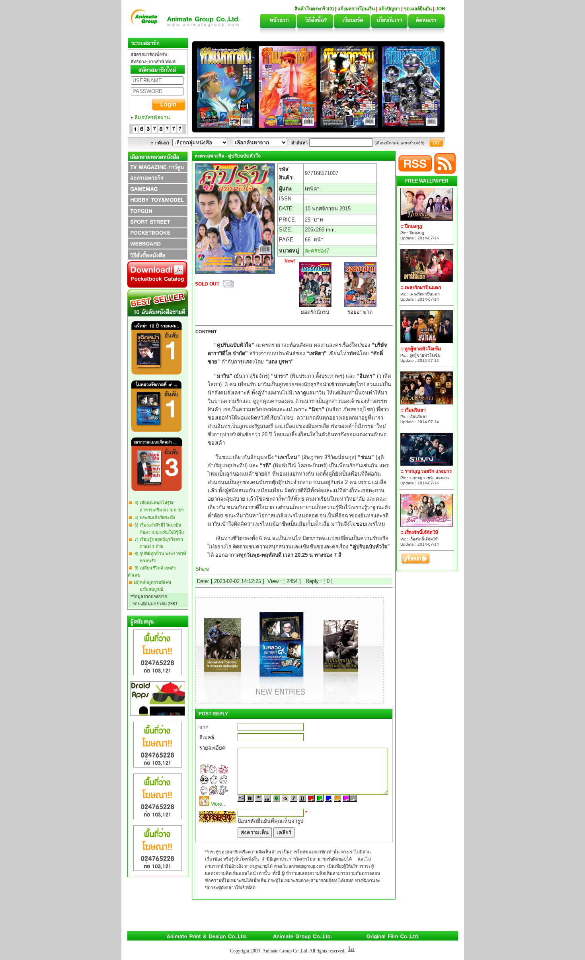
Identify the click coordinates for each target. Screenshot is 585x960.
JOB (440, 9)
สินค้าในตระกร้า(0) (314, 9)
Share (202, 569)
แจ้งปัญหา (389, 9)
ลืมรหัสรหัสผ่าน (152, 117)
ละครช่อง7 (317, 251)
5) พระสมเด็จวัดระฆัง (153, 517)
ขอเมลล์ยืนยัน (418, 9)
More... (219, 804)
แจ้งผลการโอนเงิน (356, 9)
